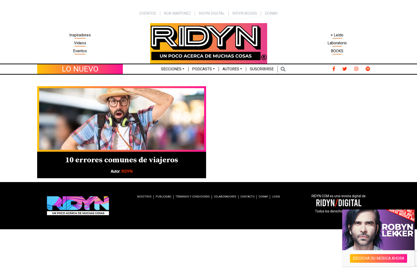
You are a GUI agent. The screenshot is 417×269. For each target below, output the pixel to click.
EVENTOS (147, 13)
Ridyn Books (244, 13)
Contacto (247, 196)
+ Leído (337, 35)
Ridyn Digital (212, 13)
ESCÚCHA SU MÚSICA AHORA (378, 258)
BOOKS (337, 51)
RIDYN (126, 171)
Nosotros (144, 196)
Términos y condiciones (192, 196)
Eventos (80, 51)
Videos (80, 43)
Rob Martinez (177, 13)
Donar (271, 13)
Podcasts (202, 69)
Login (276, 196)
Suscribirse (262, 69)
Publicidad (163, 196)
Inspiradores (80, 35)
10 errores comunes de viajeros (121, 160)
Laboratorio (337, 43)
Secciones (171, 69)
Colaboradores (225, 196)
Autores (230, 69)
